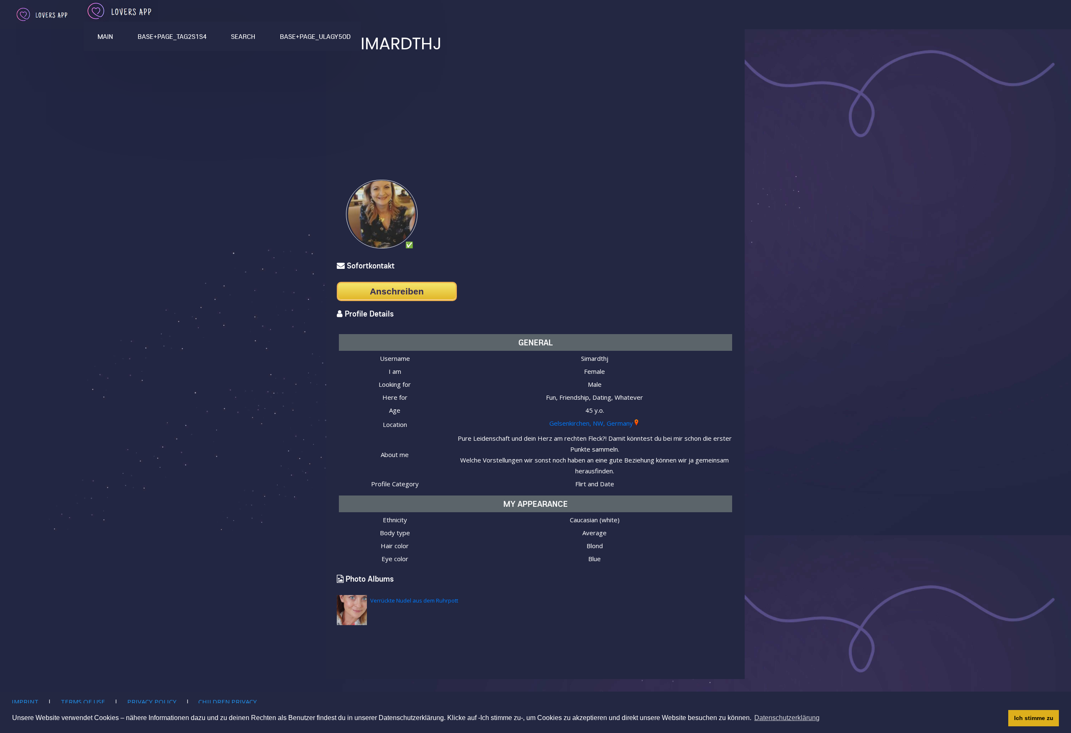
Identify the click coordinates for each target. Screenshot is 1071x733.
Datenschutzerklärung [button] (787, 717)
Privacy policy (152, 701)
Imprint (25, 701)
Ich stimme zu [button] (1033, 718)
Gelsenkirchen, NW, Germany (591, 423)
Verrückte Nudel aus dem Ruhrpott (414, 600)
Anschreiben (397, 291)
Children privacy (227, 701)
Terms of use (83, 701)
